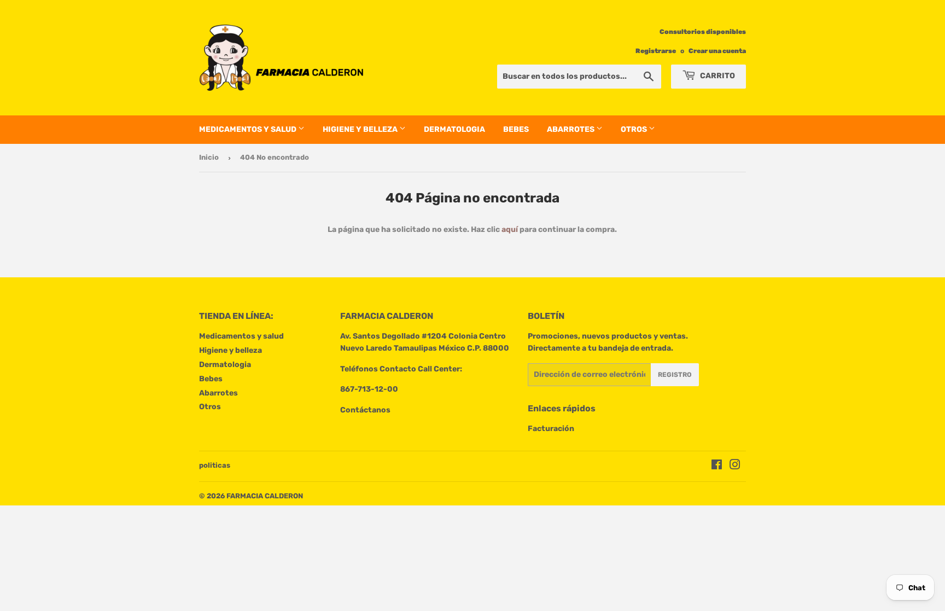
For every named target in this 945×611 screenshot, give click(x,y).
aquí (509, 229)
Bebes (516, 129)
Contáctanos (365, 410)
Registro (675, 375)
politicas (214, 465)
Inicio (209, 157)
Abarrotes (571, 129)
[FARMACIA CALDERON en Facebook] (716, 466)
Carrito (716, 75)
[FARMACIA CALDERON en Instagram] (735, 466)
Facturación (551, 428)
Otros (635, 129)
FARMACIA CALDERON (264, 496)
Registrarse (655, 51)
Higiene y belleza (361, 129)
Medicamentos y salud (248, 129)
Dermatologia (454, 129)
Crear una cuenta (717, 51)
